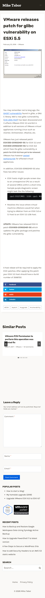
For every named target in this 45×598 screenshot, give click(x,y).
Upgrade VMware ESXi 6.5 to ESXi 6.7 (23, 498)
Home (15, 582)
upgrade (23, 307)
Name (7, 456)
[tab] (18, 357)
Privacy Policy (26, 582)
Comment (9, 416)
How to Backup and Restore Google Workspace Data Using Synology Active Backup (20, 530)
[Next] (39, 343)
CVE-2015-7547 (10, 120)
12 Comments (28, 347)
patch (14, 307)
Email (7, 468)
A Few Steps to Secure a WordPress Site (21, 546)
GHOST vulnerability (12, 113)
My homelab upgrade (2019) (19, 494)
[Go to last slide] (6, 343)
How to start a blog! (15, 491)
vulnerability (35, 307)
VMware (21, 44)
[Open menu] (40, 5)
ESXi (6, 307)
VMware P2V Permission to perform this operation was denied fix (19, 339)
